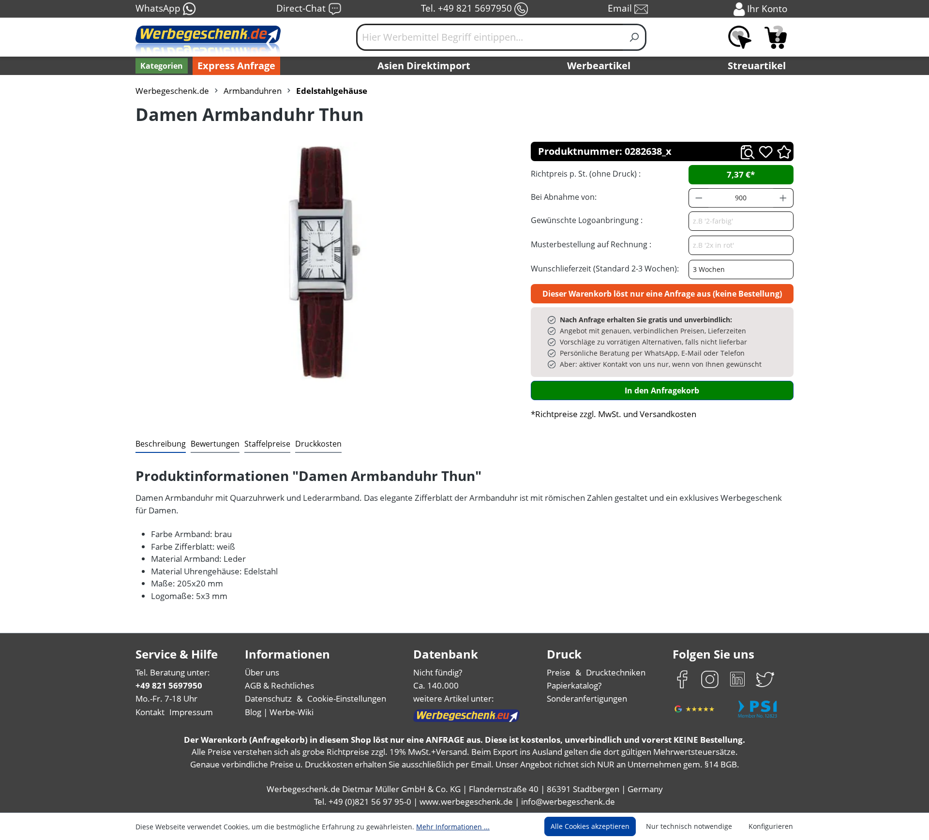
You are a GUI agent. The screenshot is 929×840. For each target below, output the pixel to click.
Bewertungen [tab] (215, 443)
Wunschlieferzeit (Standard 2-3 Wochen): (605, 268)
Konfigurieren (771, 826)
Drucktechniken (615, 672)
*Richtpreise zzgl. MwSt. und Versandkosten (613, 414)
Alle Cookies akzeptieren (590, 826)
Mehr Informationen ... (453, 826)
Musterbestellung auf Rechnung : (591, 244)
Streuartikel (757, 65)
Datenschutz (268, 698)
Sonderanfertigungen (587, 698)
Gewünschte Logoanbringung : (587, 220)
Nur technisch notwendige (689, 826)
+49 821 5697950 (168, 685)
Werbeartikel (598, 65)
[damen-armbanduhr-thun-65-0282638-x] (323, 263)
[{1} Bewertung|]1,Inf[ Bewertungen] (784, 151)
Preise (558, 672)
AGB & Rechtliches (279, 685)
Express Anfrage (236, 65)
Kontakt (150, 712)
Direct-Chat (302, 8)
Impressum (191, 712)
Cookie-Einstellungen (346, 698)
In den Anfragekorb (662, 390)
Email (621, 8)
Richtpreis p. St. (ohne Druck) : (586, 173)
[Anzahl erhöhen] (783, 198)
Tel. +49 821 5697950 (467, 8)
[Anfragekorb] (776, 37)
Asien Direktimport (423, 65)
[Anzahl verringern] (699, 198)
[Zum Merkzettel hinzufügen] (766, 152)
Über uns (262, 672)
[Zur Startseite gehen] (208, 41)
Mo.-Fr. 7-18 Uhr (166, 698)
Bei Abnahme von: (564, 197)
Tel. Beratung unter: (172, 672)
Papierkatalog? (574, 685)
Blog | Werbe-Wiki (279, 712)
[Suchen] (634, 37)
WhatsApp (159, 8)
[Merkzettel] (740, 37)
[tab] (160, 444)
